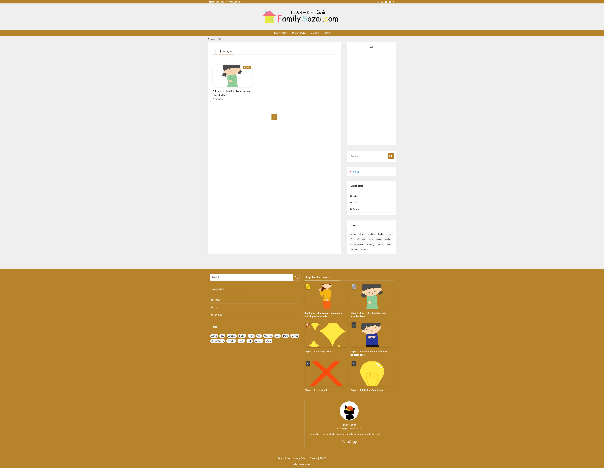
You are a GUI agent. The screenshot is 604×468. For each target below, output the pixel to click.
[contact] (390, 1)
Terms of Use (284, 458)
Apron (353, 233)
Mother (388, 239)
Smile (380, 244)
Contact (313, 458)
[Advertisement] (371, 95)
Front (390, 233)
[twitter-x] (378, 1)
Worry (363, 249)
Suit (388, 244)
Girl (352, 239)
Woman (353, 249)
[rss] (386, 1)
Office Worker (356, 244)
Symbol (357, 209)
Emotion (371, 233)
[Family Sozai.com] (302, 16)
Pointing (370, 244)
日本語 (323, 458)
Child (355, 202)
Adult (355, 195)
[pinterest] (382, 1)
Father (381, 233)
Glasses (361, 239)
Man (371, 239)
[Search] (394, 1)
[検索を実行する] (391, 156)
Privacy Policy (300, 458)
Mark (378, 239)
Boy (361, 233)
